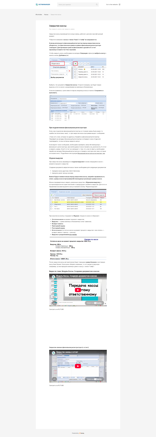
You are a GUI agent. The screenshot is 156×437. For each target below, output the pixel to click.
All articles (39, 14)
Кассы (46, 14)
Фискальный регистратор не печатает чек (91, 153)
